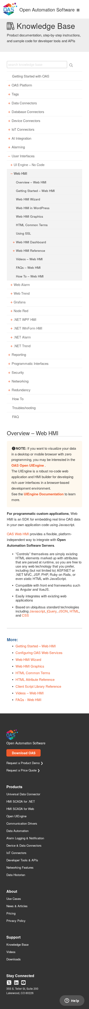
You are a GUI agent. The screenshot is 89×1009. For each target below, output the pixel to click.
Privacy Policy (16, 921)
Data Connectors (24, 103)
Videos (11, 952)
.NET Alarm (22, 337)
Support (13, 937)
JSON (63, 611)
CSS (25, 615)
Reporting (19, 354)
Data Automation (17, 831)
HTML (74, 611)
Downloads (13, 959)
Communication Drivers (21, 824)
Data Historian (15, 875)
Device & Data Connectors (24, 846)
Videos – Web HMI (29, 259)
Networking (20, 381)
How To (18, 399)
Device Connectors (26, 121)
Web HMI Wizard (28, 199)
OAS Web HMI (18, 533)
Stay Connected (20, 976)
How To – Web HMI (30, 276)
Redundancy (21, 390)
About (11, 892)
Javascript (37, 611)
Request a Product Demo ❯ (24, 763)
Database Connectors (28, 112)
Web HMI (20, 173)
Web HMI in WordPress (33, 208)
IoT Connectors (23, 129)
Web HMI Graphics (29, 216)
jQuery (52, 611)
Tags (15, 94)
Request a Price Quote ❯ (23, 770)
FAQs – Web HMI (28, 267)
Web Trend (22, 293)
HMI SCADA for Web (20, 809)
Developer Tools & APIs (22, 860)
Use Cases (13, 899)
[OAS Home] (10, 14)
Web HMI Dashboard (31, 242)
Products (14, 787)
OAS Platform (22, 85)
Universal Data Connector (23, 794)
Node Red (21, 311)
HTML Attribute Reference (35, 679)
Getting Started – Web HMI (35, 190)
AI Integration (21, 138)
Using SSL (23, 233)
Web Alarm (22, 285)
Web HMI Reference (30, 250)
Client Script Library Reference (38, 686)
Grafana (20, 302)
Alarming (18, 147)
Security (18, 372)
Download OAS (23, 753)
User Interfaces (23, 156)
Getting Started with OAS (30, 76)
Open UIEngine (16, 816)
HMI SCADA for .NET (20, 802)
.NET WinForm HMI (28, 328)
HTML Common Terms (32, 225)
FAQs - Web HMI (28, 699)
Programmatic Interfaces (30, 363)
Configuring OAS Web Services (39, 652)
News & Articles (17, 906)
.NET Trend (22, 346)
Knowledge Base (17, 945)
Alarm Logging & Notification (25, 838)
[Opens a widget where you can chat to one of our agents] (71, 1001)
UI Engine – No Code (29, 165)
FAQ (15, 417)
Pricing (11, 913)
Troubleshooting (24, 408)
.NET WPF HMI (25, 320)
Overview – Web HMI (31, 182)
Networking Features (20, 868)
